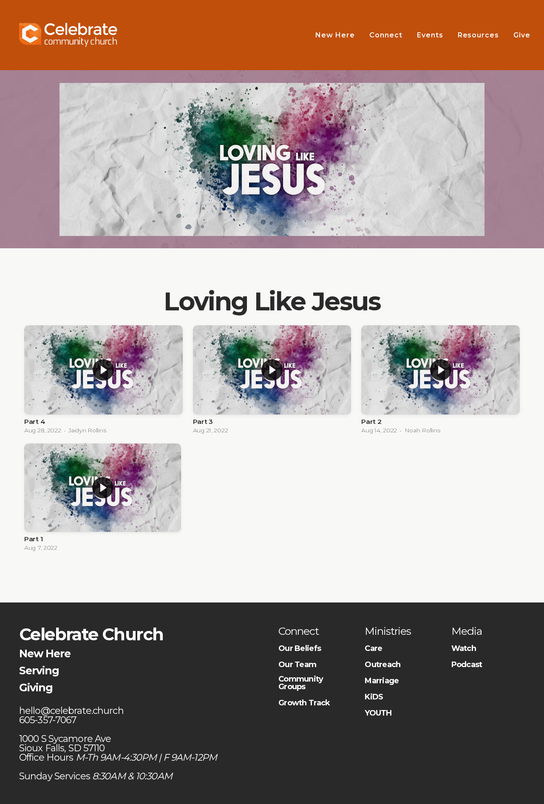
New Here (335, 35)
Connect (385, 35)
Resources (478, 35)
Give (523, 35)
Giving (36, 687)
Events (430, 35)
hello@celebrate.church (72, 710)
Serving (39, 670)
